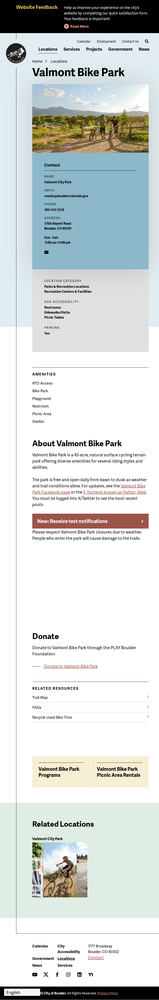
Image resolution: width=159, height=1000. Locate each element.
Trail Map (40, 697)
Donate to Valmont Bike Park (71, 666)
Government (120, 49)
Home (37, 61)
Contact (96, 957)
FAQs (36, 707)
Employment (106, 41)
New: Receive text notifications (72, 521)
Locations (48, 49)
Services (72, 49)
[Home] (16, 53)
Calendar (84, 41)
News (144, 49)
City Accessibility (69, 948)
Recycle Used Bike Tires (52, 717)
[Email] (46, 252)
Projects (94, 49)
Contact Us (130, 41)
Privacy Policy (107, 993)
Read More (79, 26)
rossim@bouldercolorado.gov (66, 195)
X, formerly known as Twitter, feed (114, 492)
